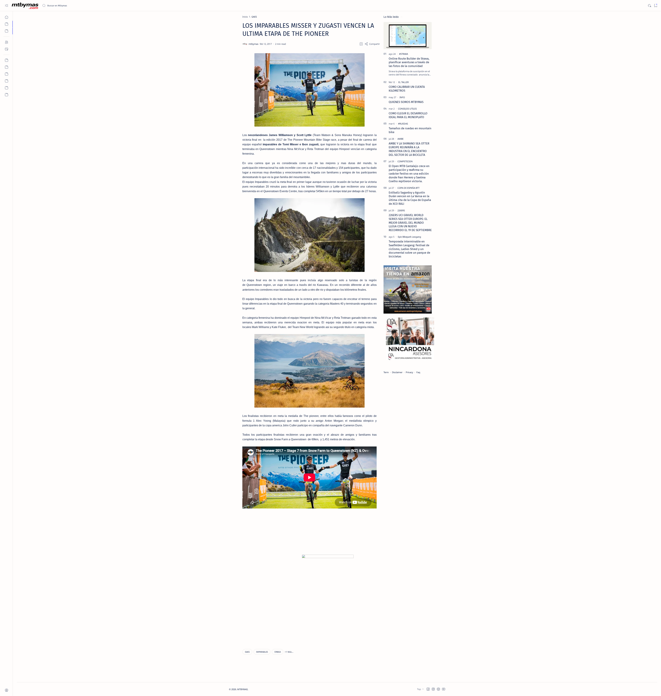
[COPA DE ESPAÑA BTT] (408, 188)
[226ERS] (401, 210)
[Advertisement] (272, 534)
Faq (418, 372)
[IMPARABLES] (262, 652)
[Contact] (6, 49)
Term (386, 372)
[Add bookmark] (361, 44)
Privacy (409, 372)
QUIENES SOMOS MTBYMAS (406, 102)
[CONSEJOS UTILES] (407, 108)
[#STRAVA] (403, 54)
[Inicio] (6, 17)
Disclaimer (397, 372)
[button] (289, 652)
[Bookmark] (656, 6)
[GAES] (247, 652)
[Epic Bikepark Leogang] (409, 237)
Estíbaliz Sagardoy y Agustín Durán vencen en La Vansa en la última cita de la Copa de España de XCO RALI (410, 198)
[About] (6, 42)
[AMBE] (400, 139)
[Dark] (649, 6)
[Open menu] (6, 6)
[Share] (372, 44)
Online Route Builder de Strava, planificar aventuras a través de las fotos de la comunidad (409, 62)
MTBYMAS (242, 689)
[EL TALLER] (403, 82)
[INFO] (402, 97)
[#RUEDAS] (403, 123)
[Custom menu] (6, 60)
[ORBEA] (277, 652)
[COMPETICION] (405, 161)
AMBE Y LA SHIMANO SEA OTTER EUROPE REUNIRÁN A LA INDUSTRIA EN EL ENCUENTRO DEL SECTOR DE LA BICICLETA (409, 149)
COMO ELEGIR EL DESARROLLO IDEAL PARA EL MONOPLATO (408, 115)
